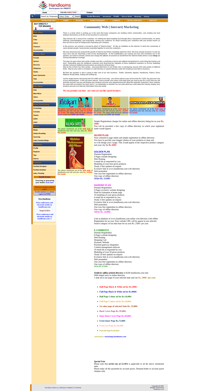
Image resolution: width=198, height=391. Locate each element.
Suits (35, 40)
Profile (116, 16)
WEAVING (79, 20)
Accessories (38, 50)
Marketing (137, 16)
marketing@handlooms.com (115, 337)
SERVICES (153, 20)
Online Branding (39, 133)
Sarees (36, 61)
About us (56, 387)
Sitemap (146, 16)
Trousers (36, 47)
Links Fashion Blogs (41, 140)
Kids (35, 90)
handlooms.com (159, 389)
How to (36, 159)
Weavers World (127, 16)
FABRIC (66, 20)
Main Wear (37, 94)
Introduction (107, 16)
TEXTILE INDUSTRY (134, 20)
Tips (35, 155)
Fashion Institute (39, 170)
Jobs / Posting (38, 173)
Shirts (35, 43)
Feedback (69, 387)
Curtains (36, 112)
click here (49, 182)
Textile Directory (93, 16)
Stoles (35, 72)
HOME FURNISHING (97, 20)
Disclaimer (48, 387)
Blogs (35, 130)
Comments (77, 387)
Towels (36, 115)
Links (35, 122)
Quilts (35, 119)
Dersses (36, 65)
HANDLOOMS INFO (48, 20)
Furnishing (37, 108)
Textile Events (44, 177)
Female (36, 58)
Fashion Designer (40, 166)
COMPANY (116, 20)
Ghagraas (37, 68)
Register (36, 152)
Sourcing (36, 137)
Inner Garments (39, 75)
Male (35, 36)
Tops (35, 79)
